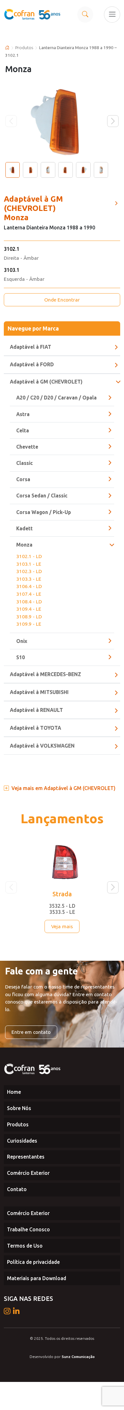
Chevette (27, 447)
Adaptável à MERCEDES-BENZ (45, 674)
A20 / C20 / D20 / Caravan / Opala (56, 397)
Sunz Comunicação (78, 1356)
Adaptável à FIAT (30, 347)
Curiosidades (22, 1141)
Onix (21, 641)
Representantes (26, 1157)
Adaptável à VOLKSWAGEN (42, 746)
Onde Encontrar (62, 299)
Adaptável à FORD (32, 364)
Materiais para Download (36, 1278)
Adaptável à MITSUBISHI (39, 692)
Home (14, 1092)
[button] (113, 121)
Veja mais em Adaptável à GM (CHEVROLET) (63, 788)
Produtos (24, 47)
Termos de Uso (25, 1246)
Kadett (24, 528)
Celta (22, 430)
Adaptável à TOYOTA (35, 728)
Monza (24, 545)
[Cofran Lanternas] (32, 14)
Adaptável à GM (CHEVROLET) (46, 381)
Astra (23, 414)
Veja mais (62, 926)
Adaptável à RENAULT (36, 710)
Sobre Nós (19, 1108)
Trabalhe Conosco (28, 1229)
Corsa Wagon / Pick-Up (43, 512)
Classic (24, 463)
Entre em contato (31, 1032)
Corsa (23, 479)
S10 (20, 657)
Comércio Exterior (28, 1173)
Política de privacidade (33, 1262)
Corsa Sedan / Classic (41, 495)
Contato (17, 1189)
